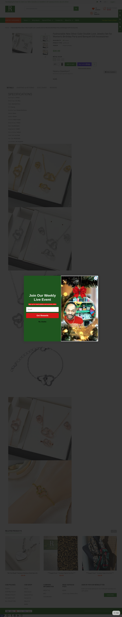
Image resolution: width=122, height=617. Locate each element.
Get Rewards (42, 315)
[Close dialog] (95, 278)
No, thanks (42, 322)
